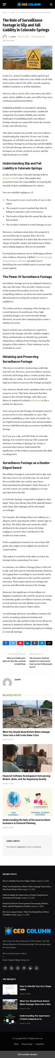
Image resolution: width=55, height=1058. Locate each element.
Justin (13, 37)
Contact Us (40, 1044)
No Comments (39, 37)
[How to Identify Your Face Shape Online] (10, 989)
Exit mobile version (27, 1054)
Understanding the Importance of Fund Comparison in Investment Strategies (35, 1019)
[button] (4, 4)
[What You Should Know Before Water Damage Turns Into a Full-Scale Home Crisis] (27, 714)
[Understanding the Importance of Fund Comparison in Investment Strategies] (10, 1019)
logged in (21, 846)
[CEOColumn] (29, 4)
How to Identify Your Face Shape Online (19, 881)
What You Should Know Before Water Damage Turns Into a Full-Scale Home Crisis (35, 1004)
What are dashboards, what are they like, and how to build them (14, 661)
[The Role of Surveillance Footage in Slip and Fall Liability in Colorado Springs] (27, 58)
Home (16, 1044)
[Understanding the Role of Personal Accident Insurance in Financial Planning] (27, 802)
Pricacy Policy (27, 1044)
